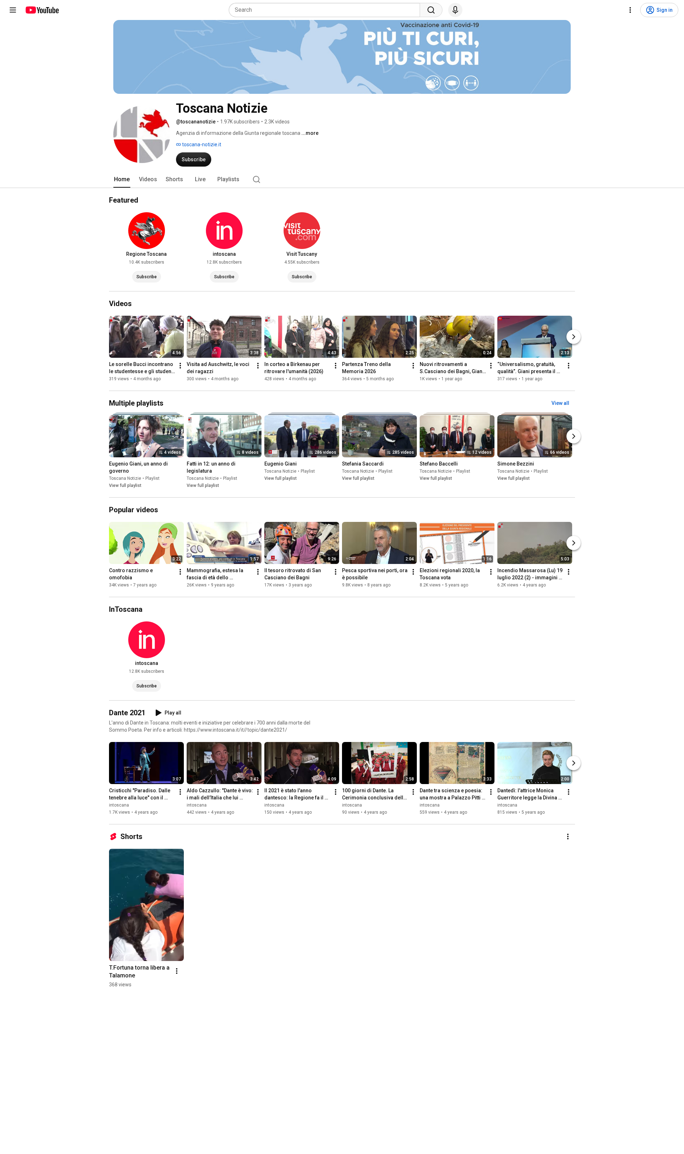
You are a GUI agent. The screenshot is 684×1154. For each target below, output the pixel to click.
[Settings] (630, 10)
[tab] (121, 179)
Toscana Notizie (125, 478)
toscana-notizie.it (201, 144)
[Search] (431, 10)
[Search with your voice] (455, 10)
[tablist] (342, 179)
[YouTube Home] (42, 10)
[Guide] (13, 10)
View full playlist (125, 485)
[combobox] (326, 10)
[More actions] (180, 366)
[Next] (573, 337)
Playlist (152, 478)
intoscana (119, 805)
